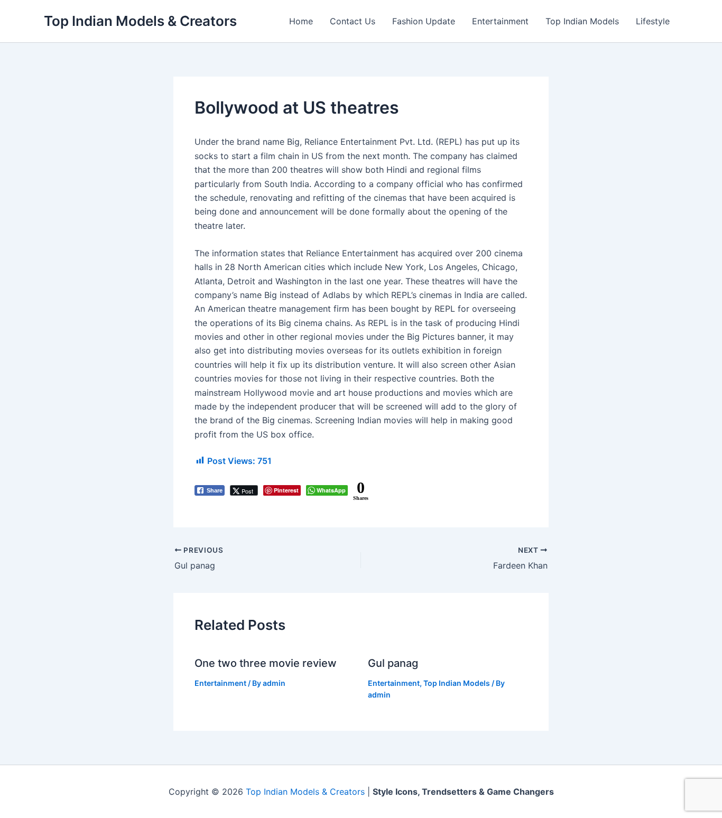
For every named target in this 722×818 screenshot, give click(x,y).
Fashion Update (423, 21)
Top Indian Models (582, 21)
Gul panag (393, 663)
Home (301, 21)
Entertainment (500, 21)
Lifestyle (653, 21)
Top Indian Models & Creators (140, 21)
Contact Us (352, 21)
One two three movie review (266, 663)
